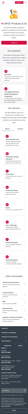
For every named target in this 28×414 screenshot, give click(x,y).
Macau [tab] (20, 345)
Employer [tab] (20, 129)
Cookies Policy (18, 404)
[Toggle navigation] (26, 2)
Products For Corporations (10, 336)
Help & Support (6, 341)
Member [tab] (7, 129)
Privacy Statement (11, 395)
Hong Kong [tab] (7, 345)
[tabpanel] (14, 200)
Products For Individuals (9, 332)
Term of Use (3, 395)
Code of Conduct (19, 395)
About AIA (5, 328)
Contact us (14, 42)
